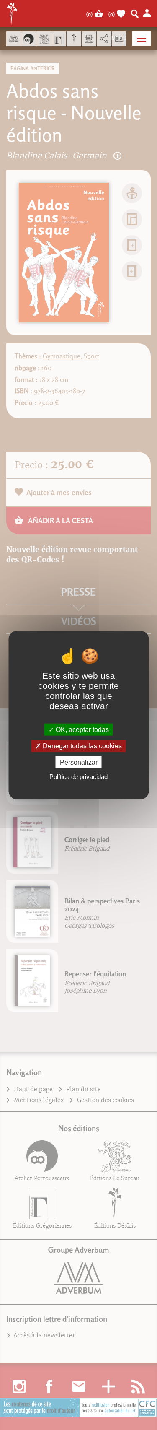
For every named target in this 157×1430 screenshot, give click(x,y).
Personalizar (79, 762)
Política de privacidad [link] (78, 776)
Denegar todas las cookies (81, 745)
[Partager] (104, 39)
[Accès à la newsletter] (89, 38)
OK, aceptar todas (81, 729)
